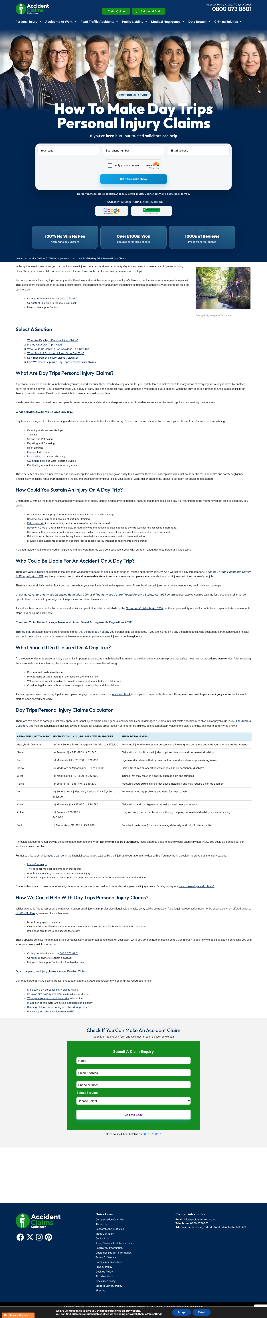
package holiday (98, 631)
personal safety (83, 1002)
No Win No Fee (25, 913)
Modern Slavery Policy (109, 1285)
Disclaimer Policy (106, 1280)
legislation (28, 631)
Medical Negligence (166, 21)
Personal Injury (26, 21)
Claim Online (116, 11)
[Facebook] (20, 1237)
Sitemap (100, 1290)
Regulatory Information (109, 1247)
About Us (101, 1224)
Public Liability (132, 21)
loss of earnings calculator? (197, 886)
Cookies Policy (104, 1271)
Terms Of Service (106, 1257)
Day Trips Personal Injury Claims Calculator (52, 357)
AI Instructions (104, 1276)
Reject (201, 1312)
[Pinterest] (48, 1237)
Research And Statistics (110, 1228)
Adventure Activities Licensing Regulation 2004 (59, 594)
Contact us (33, 957)
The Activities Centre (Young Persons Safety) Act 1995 (130, 594)
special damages (44, 855)
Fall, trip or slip (35, 523)
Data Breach (197, 21)
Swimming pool (36, 460)
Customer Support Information (114, 1252)
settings (157, 1313)
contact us (37, 302)
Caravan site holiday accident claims (49, 993)
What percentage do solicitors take (48, 998)
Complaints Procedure (109, 1262)
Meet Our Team (105, 1233)
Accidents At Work (59, 21)
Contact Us (102, 1238)
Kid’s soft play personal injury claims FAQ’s (52, 989)
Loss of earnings (37, 864)
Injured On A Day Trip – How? (44, 344)
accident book (121, 694)
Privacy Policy (104, 1266)
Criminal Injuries (226, 21)
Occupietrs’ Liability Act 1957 (144, 608)
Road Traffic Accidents (97, 21)
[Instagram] (39, 1237)
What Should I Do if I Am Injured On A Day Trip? (55, 353)
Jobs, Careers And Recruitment (114, 1243)
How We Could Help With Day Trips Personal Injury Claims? (62, 362)
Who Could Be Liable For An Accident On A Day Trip (58, 348)
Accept (182, 1312)
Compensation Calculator (110, 1219)
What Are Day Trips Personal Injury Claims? (52, 340)
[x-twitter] (30, 1237)
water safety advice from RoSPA (54, 1011)
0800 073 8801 (232, 8)
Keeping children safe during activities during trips (57, 1007)
